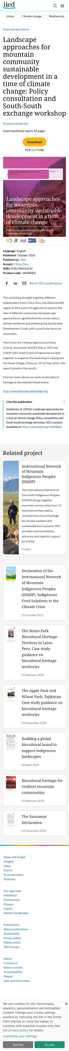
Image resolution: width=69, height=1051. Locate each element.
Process (9, 904)
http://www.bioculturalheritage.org (25, 391)
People (8, 976)
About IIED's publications (45, 283)
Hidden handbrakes (16, 913)
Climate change (31, 16)
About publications (16, 929)
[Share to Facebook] (6, 283)
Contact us (10, 963)
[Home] (9, 5)
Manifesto (10, 895)
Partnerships (12, 899)
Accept (49, 1045)
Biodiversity (56, 16)
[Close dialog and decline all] (66, 1001)
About (8, 958)
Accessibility (12, 933)
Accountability (13, 972)
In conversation (13, 874)
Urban (10, 16)
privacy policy (18, 1030)
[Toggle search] (55, 6)
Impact (8, 908)
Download (34, 142)
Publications (12, 924)
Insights (9, 861)
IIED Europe (11, 946)
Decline (18, 1045)
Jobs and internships (17, 980)
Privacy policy (12, 938)
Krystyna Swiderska (15, 123)
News (7, 866)
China (18, 264)
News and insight (14, 857)
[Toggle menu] (62, 6)
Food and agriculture (16, 29)
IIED (23, 259)
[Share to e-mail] (24, 283)
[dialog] (34, 1025)
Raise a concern (13, 967)
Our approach (12, 891)
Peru (26, 264)
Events (8, 870)
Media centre (12, 942)
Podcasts (9, 879)
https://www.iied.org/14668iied (42, 426)
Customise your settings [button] (20, 1036)
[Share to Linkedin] (15, 283)
